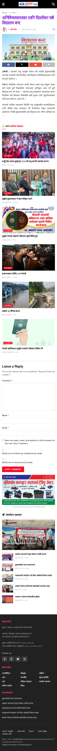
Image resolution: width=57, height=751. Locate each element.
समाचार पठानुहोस (7, 731)
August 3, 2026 (22, 579)
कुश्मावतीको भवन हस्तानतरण (25, 564)
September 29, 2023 (11, 352)
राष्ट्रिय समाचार (26, 681)
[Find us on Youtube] (18, 659)
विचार (22, 685)
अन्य (3, 677)
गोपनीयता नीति (6, 734)
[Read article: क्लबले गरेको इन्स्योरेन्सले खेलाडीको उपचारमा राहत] (7, 589)
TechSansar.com (25, 744)
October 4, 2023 (9, 315)
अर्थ (3, 681)
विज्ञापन (31, 731)
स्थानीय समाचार (44, 681)
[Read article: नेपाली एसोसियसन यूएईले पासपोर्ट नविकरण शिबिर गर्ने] (28, 332)
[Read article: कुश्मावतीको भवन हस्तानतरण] (7, 567)
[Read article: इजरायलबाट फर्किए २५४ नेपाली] (28, 257)
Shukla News (18, 739)
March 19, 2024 (22, 600)
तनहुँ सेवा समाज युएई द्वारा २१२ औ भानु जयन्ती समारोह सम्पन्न (25, 161)
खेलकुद (23, 673)
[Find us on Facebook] (4, 659)
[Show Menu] (3, 4)
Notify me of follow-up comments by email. (22, 453)
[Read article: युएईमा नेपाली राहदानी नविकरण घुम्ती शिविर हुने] (28, 220)
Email (5, 427)
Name (5, 415)
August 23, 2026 (23, 568)
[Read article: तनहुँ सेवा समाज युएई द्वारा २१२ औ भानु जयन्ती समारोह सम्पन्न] (28, 145)
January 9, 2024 (9, 240)
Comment (7, 380)
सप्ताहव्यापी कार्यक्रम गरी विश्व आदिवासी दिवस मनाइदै (33, 575)
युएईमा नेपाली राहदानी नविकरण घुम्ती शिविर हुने (19, 236)
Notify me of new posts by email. (17, 462)
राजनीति (23, 677)
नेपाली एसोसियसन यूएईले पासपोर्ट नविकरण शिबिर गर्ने (22, 348)
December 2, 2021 (29, 29)
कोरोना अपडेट (7, 685)
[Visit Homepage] (28, 4)
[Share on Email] (35, 65)
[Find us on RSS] (24, 659)
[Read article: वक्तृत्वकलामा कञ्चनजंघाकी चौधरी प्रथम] (28, 538)
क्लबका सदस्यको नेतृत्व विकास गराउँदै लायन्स (30, 554)
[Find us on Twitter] (11, 659)
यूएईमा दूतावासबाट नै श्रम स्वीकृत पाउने (17, 198)
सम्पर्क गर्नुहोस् (42, 731)
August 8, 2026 (22, 558)
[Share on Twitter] (22, 65)
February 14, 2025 (10, 202)
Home (4, 12)
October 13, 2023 (10, 277)
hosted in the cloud (9, 744)
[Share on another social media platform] (49, 65)
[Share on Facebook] (8, 65)
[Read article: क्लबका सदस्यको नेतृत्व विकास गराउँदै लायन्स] (7, 557)
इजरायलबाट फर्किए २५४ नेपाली (14, 273)
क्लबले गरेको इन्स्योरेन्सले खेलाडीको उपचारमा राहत (32, 586)
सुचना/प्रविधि (43, 677)
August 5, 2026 (11, 547)
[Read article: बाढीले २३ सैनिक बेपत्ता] (28, 295)
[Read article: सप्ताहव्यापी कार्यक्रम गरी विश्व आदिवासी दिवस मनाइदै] (7, 578)
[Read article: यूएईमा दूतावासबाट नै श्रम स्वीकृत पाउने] (28, 182)
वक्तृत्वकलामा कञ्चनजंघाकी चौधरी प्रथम (20, 543)
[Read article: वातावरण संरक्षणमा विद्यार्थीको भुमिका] (7, 599)
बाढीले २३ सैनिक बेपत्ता (11, 311)
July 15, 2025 (8, 165)
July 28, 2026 (22, 590)
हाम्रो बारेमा (21, 731)
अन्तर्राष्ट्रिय (13, 12)
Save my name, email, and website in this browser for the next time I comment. (30, 442)
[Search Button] (53, 4)
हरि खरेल (14, 29)
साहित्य (41, 673)
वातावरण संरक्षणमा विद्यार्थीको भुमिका (27, 596)
